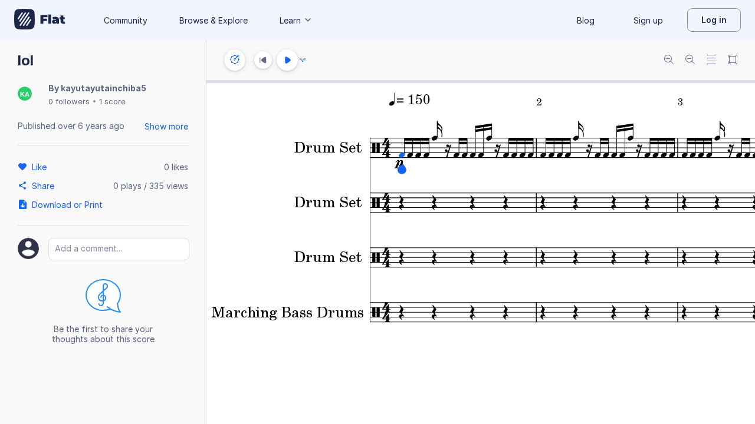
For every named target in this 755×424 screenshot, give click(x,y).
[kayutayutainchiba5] (25, 94)
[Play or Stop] (287, 60)
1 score (112, 101)
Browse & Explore (213, 20)
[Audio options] (302, 60)
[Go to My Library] (39, 20)
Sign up (648, 20)
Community (125, 20)
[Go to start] (263, 60)
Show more (166, 126)
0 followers (69, 101)
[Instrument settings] (234, 60)
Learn (290, 20)
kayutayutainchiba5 (103, 88)
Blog (586, 20)
